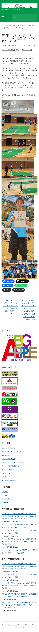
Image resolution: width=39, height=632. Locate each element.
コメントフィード (8, 499)
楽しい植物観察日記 (8, 448)
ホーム (3, 26)
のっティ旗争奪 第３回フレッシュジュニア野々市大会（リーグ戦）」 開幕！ (19, 532)
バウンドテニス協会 (8, 459)
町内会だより (6, 473)
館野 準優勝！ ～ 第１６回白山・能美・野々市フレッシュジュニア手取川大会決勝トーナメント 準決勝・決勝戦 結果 (19, 604)
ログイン (5, 492)
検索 (34, 18)
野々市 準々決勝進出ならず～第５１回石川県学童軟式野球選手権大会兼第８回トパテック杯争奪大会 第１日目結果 (19, 541)
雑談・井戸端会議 (8, 470)
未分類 (9, 26)
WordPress (13, 625)
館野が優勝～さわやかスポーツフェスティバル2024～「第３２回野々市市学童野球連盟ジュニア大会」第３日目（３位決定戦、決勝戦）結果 (28, 311)
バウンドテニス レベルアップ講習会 (14, 550)
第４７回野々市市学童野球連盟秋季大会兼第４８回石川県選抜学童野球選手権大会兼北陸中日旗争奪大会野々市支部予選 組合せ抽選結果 (19, 516)
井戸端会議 (5, 455)
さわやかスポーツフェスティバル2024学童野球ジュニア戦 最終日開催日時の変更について (10, 307)
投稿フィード (6, 495)
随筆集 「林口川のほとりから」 (12, 452)
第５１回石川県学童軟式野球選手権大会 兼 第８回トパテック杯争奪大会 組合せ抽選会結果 (19, 595)
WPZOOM (20, 627)
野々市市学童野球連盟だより (11, 466)
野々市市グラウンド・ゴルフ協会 (13, 462)
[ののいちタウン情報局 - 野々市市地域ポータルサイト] (19, 5)
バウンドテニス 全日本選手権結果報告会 (16, 525)
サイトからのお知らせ (9, 480)
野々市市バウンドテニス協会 (17, 46)
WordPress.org (7, 502)
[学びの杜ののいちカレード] (10, 381)
